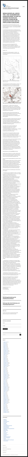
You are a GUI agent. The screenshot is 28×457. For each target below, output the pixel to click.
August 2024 (5, 366)
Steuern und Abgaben (7, 437)
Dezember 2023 (6, 374)
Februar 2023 (5, 384)
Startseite (4, 445)
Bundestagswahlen (6, 421)
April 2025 (5, 358)
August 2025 (5, 354)
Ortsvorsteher (6, 432)
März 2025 (5, 359)
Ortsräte (5, 431)
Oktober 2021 (5, 401)
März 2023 (5, 383)
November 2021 (6, 400)
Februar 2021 (5, 409)
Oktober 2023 (5, 376)
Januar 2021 (5, 410)
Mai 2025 (5, 357)
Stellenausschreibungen (7, 436)
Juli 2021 (5, 404)
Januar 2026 (5, 349)
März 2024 (5, 371)
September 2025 (6, 353)
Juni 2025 (5, 356)
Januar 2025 (5, 361)
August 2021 (5, 403)
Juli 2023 (5, 379)
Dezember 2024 (6, 362)
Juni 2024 (5, 368)
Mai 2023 (5, 381)
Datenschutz (5, 450)
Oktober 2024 (6, 364)
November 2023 (6, 375)
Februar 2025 (5, 360)
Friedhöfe (5, 423)
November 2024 (6, 363)
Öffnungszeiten (6, 430)
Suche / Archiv (5, 447)
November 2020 (6, 412)
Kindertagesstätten (6, 426)
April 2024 (5, 370)
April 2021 (5, 407)
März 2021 (5, 408)
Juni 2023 (5, 380)
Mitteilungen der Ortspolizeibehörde (9, 428)
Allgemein (5, 419)
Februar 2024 (5, 372)
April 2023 (5, 382)
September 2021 (6, 402)
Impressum (4, 452)
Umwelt (5, 438)
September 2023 (6, 377)
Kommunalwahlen (6, 427)
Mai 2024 (5, 369)
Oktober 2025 (6, 352)
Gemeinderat (5, 424)
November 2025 (6, 351)
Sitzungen (5, 435)
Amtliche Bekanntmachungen (11, 8)
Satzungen (5, 433)
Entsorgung (5, 422)
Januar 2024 (5, 373)
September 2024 (6, 365)
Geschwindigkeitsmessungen (8, 425)
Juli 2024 (5, 367)
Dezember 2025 (6, 350)
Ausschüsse (5, 420)
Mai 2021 (5, 406)
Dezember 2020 (6, 411)
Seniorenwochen (6, 434)
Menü (24, 6)
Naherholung (5, 429)
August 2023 (5, 378)
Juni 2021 (5, 405)
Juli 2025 (5, 355)
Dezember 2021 (6, 399)
